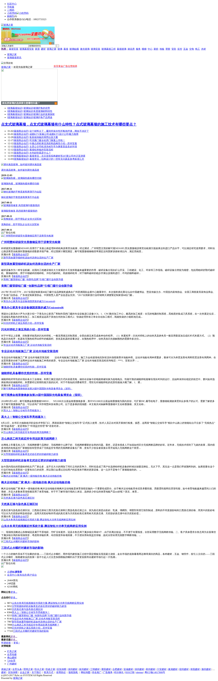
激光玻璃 (85, 49)
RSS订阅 (129, 672)
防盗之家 (50, 669)
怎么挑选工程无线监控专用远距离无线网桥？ (35, 625)
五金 (185, 49)
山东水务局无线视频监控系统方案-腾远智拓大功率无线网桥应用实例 (48, 603)
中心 (150, 49)
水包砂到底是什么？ (40, 153)
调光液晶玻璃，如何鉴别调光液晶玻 (20, 170)
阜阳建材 (195, 669)
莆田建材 (106, 669)
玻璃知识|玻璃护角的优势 (36, 108)
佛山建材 (12, 657)
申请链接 (6, 642)
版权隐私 (73, 672)
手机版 (10, 7)
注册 (9, 572)
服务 (138, 49)
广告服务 (108, 672)
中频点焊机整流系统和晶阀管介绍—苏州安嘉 (53, 143)
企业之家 (24, 672)
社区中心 (12, 4)
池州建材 (139, 669)
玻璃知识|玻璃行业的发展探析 (39, 114)
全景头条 (17, 669)
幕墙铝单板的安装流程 (41, 149)
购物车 (10, 16)
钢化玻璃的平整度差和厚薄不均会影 (20, 197)
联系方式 (48, 672)
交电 (191, 49)
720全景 (11, 660)
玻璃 (60, 49)
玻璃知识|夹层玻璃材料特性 (37, 111)
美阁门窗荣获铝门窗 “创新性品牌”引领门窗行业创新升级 (41, 615)
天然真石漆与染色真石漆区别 (27, 609)
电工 (197, 49)
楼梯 (144, 49)
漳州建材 (72, 669)
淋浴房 (131, 49)
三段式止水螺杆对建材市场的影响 (31, 631)
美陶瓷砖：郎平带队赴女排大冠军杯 (20, 224)
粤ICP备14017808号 (155, 672)
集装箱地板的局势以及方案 (44, 137)
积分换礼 (119, 672)
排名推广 (96, 672)
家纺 (156, 49)
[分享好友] (7, 63)
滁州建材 (206, 669)
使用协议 (61, 672)
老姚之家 (6, 669)
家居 (37, 49)
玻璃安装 (95, 49)
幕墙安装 (13, 49)
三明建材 (95, 669)
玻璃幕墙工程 (108, 49)
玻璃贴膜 (74, 49)
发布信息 (22, 575)
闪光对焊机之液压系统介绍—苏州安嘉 (32, 628)
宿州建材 (184, 669)
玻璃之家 (51, 49)
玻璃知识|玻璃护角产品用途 (37, 117)
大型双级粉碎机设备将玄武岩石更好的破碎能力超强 (39, 606)
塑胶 (168, 49)
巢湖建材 (173, 669)
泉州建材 (84, 669)
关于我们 (36, 672)
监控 (179, 49)
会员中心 (12, 575)
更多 (16, 642)
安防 (173, 49)
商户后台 (32, 575)
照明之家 (28, 669)
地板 (162, 49)
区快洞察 (61, 669)
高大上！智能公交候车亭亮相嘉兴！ (31, 612)
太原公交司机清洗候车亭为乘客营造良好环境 (53, 146)
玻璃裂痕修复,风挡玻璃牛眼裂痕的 (19, 211)
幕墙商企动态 (20, 254)
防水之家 (39, 669)
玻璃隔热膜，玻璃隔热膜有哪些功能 (20, 183)
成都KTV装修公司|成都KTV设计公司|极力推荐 (54, 134)
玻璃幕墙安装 (27, 49)
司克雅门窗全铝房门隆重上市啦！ (47, 140)
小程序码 (12, 13)
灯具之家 (12, 651)
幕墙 (65, 49)
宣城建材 (128, 669)
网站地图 (85, 672)
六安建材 (161, 669)
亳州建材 (150, 669)
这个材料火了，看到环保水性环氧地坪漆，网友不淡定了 (59, 131)
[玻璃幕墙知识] (15, 108)
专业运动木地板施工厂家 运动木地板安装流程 (36, 618)
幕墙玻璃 (121, 49)
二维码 (10, 10)
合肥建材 (117, 669)
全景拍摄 (12, 654)
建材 (43, 49)
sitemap (139, 672)
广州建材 (12, 663)
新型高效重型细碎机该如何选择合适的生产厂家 (37, 621)
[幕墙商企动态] (21, 131)
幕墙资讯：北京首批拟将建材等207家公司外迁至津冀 (57, 156)
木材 (203, 49)
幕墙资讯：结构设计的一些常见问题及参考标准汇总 (57, 159)
